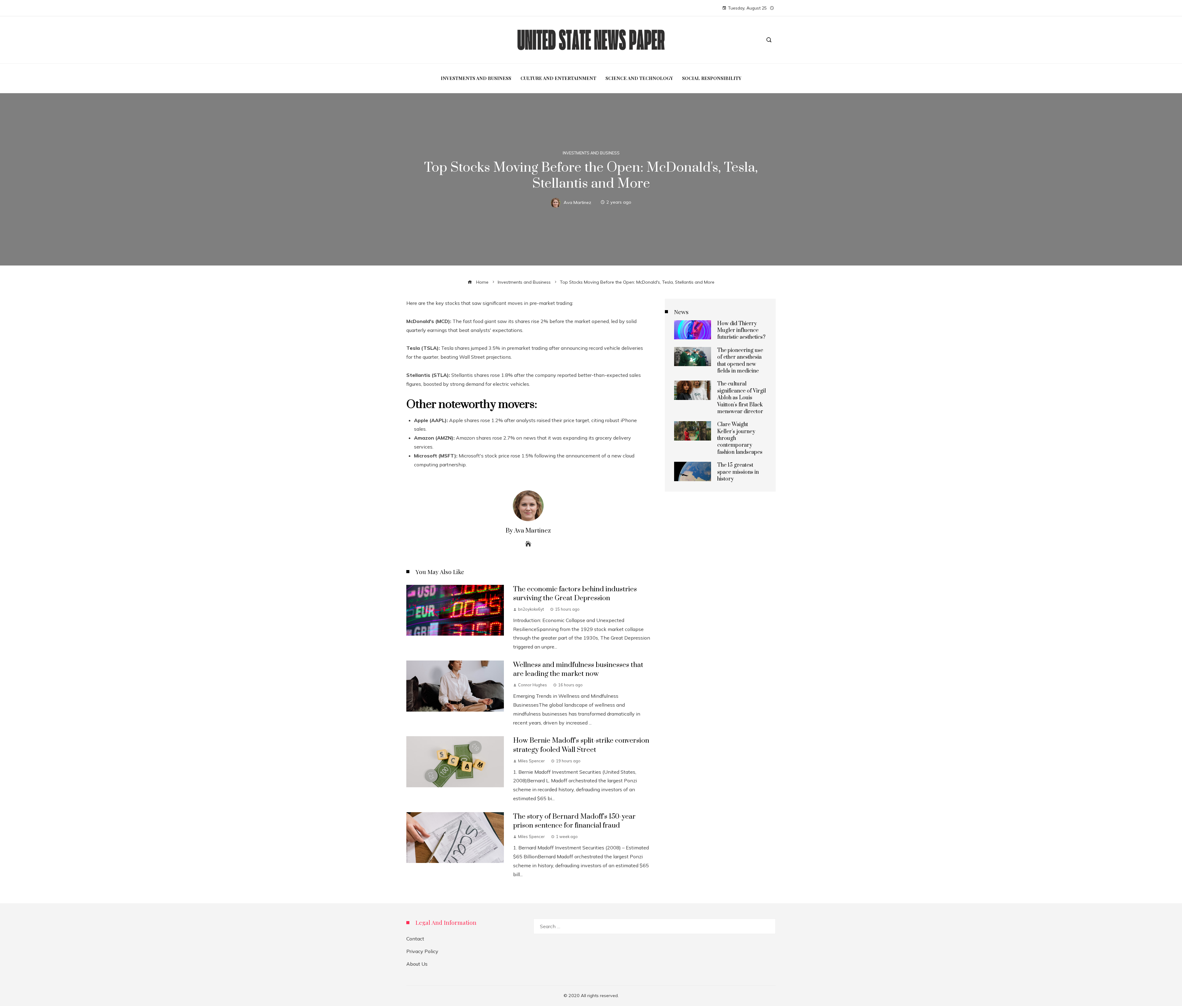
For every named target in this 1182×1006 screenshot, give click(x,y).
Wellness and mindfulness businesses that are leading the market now (578, 669)
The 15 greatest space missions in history (738, 472)
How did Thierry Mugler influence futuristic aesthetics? (741, 330)
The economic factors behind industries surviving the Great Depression (575, 594)
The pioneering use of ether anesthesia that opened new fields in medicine (740, 360)
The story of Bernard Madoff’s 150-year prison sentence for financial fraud (574, 821)
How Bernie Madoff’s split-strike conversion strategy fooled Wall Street (581, 745)
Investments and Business (591, 153)
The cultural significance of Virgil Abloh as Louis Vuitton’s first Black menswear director (741, 398)
